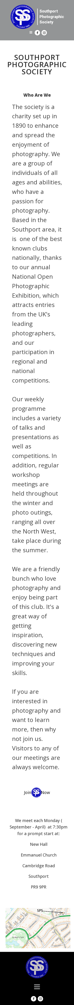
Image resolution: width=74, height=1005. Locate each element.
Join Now (37, 792)
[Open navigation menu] (31, 32)
